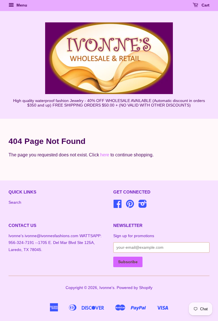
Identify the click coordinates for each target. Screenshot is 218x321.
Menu (21, 5)
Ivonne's (106, 288)
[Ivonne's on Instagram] (142, 206)
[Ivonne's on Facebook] (117, 206)
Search (15, 202)
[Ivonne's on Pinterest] (130, 206)
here (104, 154)
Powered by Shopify (134, 288)
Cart (204, 5)
